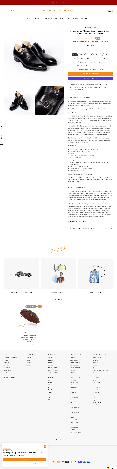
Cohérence (73, 387)
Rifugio (95, 367)
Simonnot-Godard (97, 385)
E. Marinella (73, 395)
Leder (50, 380)
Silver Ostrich (96, 382)
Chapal (72, 385)
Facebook (29, 357)
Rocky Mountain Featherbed (100, 370)
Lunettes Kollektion (75, 432)
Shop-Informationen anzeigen (78, 89)
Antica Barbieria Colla (76, 365)
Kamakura (73, 425)
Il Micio (72, 417)
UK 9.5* (89, 58)
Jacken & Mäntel (52, 372)
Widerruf (6, 362)
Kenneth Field (74, 427)
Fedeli (72, 402)
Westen (50, 400)
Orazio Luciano (97, 357)
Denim (50, 362)
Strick (49, 397)
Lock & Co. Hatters (75, 429)
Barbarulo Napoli (75, 367)
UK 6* (75, 54)
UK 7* (90, 54)
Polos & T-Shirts (52, 387)
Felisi (71, 405)
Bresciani (73, 375)
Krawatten (51, 377)
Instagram (29, 362)
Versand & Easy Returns (10, 357)
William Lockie (97, 402)
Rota (94, 372)
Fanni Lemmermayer (76, 400)
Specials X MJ (96, 387)
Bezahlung (7, 375)
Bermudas (51, 360)
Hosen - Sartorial (53, 370)
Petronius (95, 362)
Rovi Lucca (95, 375)
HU (12, 11)
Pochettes (51, 382)
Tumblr (28, 360)
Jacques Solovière (75, 420)
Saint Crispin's (96, 377)
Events (6, 365)
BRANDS (69, 18)
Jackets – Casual (53, 375)
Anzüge (50, 357)
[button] (6, 11)
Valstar (95, 397)
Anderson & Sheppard (76, 362)
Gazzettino (29, 365)
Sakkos (50, 392)
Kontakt (6, 360)
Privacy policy (7, 448)
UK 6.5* (82, 54)
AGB (5, 372)
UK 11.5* (90, 62)
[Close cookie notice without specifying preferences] (45, 446)
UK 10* (98, 58)
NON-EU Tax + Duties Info (11, 377)
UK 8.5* (74, 58)
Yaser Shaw (96, 405)
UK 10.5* (105, 58)
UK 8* (105, 54)
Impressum (7, 367)
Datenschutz (7, 370)
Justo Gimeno (74, 422)
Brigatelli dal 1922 (75, 377)
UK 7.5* (98, 54)
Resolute (95, 365)
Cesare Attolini (74, 382)
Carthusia (73, 380)
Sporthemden (52, 395)
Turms (94, 395)
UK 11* (82, 62)
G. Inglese (73, 415)
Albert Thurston (74, 360)
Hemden (50, 365)
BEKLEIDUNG (35, 18)
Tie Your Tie (96, 392)
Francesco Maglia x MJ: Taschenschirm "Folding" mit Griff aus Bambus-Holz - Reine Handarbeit (29, 338)
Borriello (72, 370)
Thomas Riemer (97, 390)
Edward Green (74, 397)
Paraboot (95, 360)
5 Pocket (50, 385)
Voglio (94, 400)
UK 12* (99, 62)
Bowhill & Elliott (74, 372)
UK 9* (82, 58)
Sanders (95, 380)
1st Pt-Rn (73, 357)
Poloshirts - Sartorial (54, 390)
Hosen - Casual (52, 367)
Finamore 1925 (74, 407)
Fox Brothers (74, 410)
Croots (72, 390)
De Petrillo (73, 392)
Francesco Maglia (75, 412)
